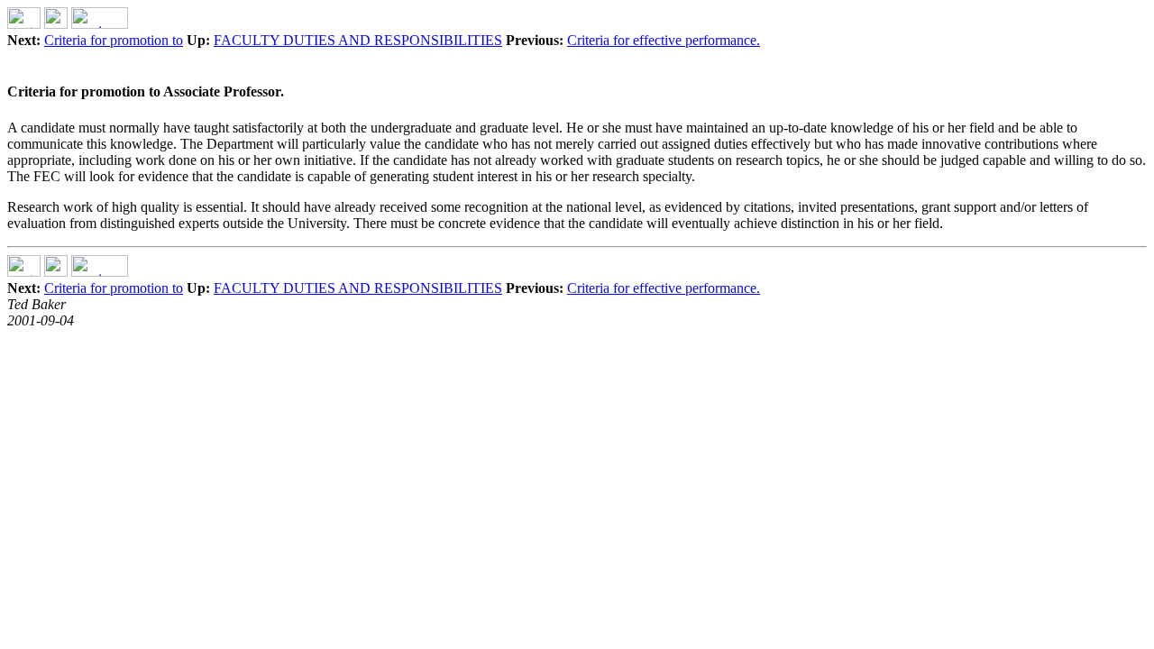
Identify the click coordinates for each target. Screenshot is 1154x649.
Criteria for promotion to (113, 40)
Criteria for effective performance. (663, 40)
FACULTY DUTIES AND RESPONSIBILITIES (358, 40)
